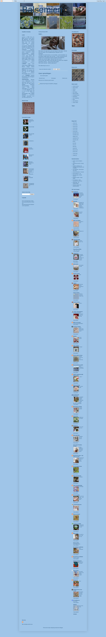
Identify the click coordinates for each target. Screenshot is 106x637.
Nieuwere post (42, 78)
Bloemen (26, 39)
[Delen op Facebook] (58, 69)
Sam (29, 76)
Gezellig (28, 50)
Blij (22, 39)
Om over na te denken (28, 71)
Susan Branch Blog (77, 249)
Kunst (33, 60)
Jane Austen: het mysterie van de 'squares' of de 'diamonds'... (31, 171)
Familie (23, 46)
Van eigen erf (30, 91)
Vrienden (24, 94)
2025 (80, 274)
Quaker (23, 75)
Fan (26, 46)
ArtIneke (75, 614)
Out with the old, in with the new (81, 535)
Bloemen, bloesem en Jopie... (31, 163)
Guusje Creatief (76, 273)
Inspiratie (32, 54)
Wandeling (29, 96)
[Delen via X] (56, 69)
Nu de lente (75, 601)
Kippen (23, 58)
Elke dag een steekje (77, 406)
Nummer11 (75, 580)
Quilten (27, 75)
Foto (23, 48)
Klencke (32, 58)
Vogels (32, 93)
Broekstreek (32, 40)
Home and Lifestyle (77, 475)
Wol (25, 97)
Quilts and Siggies (77, 220)
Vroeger (24, 96)
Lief (29, 65)
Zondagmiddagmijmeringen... (31, 184)
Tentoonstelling (25, 85)
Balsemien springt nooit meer (31, 120)
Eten (33, 45)
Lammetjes (24, 62)
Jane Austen (29, 55)
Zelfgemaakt (28, 97)
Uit (25, 89)
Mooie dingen (26, 66)
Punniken (32, 73)
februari (74, 149)
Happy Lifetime (76, 292)
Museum (26, 68)
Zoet (31, 97)
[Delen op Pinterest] (59, 69)
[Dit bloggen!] (55, 69)
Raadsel (32, 75)
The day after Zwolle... (31, 134)
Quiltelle (75, 336)
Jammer (23, 55)
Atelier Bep (75, 416)
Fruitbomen (29, 48)
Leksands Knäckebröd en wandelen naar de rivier (81, 195)
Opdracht (32, 72)
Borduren (24, 40)
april (74, 146)
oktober (74, 136)
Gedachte (24, 49)
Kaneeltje (75, 201)
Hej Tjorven (75, 191)
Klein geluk (28, 58)
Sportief (28, 82)
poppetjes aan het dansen (81, 437)
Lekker (24, 63)
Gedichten (32, 49)
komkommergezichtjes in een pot (81, 525)
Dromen (23, 44)
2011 (74, 129)
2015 (74, 123)
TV (22, 89)
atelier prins (75, 264)
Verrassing (32, 92)
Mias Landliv (75, 533)
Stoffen (23, 84)
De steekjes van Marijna (78, 547)
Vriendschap (32, 94)
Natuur (24, 70)
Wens (33, 96)
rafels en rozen (76, 230)
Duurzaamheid (24, 45)
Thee (28, 87)
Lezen (26, 65)
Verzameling (25, 93)
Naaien (33, 68)
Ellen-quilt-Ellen (76, 435)
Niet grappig (29, 70)
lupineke (75, 604)
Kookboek (24, 60)
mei (73, 144)
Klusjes (29, 59)
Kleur (23, 59)
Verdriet (23, 92)
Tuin (33, 88)
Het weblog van (76, 600)
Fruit (25, 48)
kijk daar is (75, 425)
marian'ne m (75, 210)
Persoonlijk (24, 73)
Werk (23, 97)
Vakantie (29, 89)
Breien (28, 40)
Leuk (29, 63)
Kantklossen (27, 57)
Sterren (32, 83)
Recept (23, 76)
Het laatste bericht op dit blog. (81, 315)
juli (73, 141)
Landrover (32, 62)
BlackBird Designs (28, 38)
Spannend (28, 80)
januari (74, 151)
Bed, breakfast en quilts (78, 364)
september (75, 138)
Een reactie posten (44, 75)
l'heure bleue (76, 570)
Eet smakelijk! (31, 177)
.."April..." (80, 376)
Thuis (33, 87)
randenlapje (81, 486)
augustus (75, 139)
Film (33, 46)
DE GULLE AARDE (77, 523)
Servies (32, 79)
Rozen (26, 76)
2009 (74, 153)
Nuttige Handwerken (77, 560)
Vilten (29, 93)
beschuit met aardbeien (78, 556)
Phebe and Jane (76, 385)
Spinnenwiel (24, 82)
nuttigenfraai (75, 253)
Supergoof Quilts (76, 239)
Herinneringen (25, 53)
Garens (33, 48)
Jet (33, 55)
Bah (28, 37)
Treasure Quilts (76, 495)
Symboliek (32, 84)
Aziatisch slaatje (76, 557)
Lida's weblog (76, 345)
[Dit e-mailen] (54, 69)
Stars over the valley (26, 83)
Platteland (29, 73)
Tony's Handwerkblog (77, 485)
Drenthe (32, 43)
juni (73, 143)
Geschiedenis (24, 50)
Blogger (61, 627)
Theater (23, 87)
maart (74, 148)
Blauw (33, 38)
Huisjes (23, 54)
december (75, 133)
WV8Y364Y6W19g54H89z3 (78, 323)
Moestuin (32, 65)
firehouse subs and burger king (81, 294)
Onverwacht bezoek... (31, 155)
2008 (74, 155)
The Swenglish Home (77, 466)
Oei (33, 70)
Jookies (75, 283)
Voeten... (80, 303)
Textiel (33, 85)
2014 (74, 124)
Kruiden (28, 60)
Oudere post (64, 78)
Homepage (53, 78)
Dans (29, 43)
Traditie (30, 88)
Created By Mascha (77, 504)
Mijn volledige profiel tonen (27, 624)
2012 (74, 128)
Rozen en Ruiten (76, 514)
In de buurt (28, 54)
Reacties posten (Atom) (49, 80)
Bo (29, 39)
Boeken (32, 39)
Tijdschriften (24, 88)
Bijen (23, 38)
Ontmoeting (24, 72)
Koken (32, 59)
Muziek (30, 68)
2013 (74, 126)
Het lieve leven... (76, 302)
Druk (27, 44)
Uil (24, 89)
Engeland (30, 45)
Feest (28, 46)
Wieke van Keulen (77, 322)
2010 (74, 131)
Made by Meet (76, 542)
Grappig (32, 50)
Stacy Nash (32, 82)
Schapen (32, 76)
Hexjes (32, 53)
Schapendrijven (25, 78)
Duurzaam (32, 44)
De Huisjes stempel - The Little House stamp (81, 594)
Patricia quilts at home (77, 355)
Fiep (31, 46)
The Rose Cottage (77, 326)
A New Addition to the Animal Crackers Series (81, 449)
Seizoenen (25, 79)
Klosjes (26, 59)
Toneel (28, 88)
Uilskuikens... (31, 140)
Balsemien (42, 9)
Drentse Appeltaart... (31, 148)
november (75, 134)
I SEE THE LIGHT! (76, 250)
